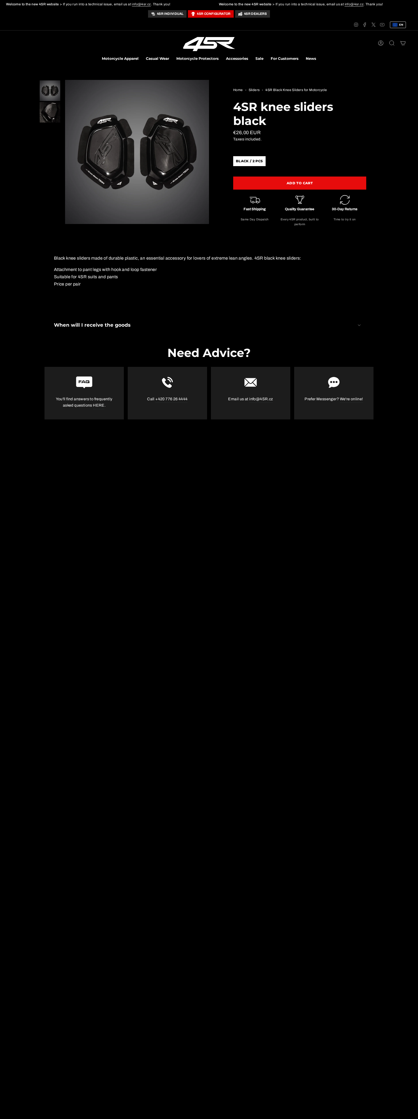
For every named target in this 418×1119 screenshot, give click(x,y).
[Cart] (403, 43)
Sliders (254, 90)
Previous (65, 152)
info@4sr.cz (141, 4)
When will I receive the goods (92, 325)
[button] (120, 59)
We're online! (351, 399)
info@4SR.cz (261, 399)
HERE (98, 405)
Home (238, 90)
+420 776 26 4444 (171, 399)
